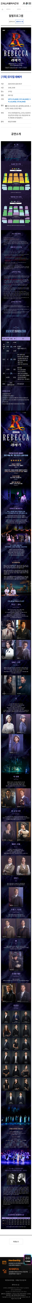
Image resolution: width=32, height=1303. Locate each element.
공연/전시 (8, 9)
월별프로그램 (19, 22)
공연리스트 (12, 22)
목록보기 (16, 1241)
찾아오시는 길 (15, 1285)
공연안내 (19, 9)
